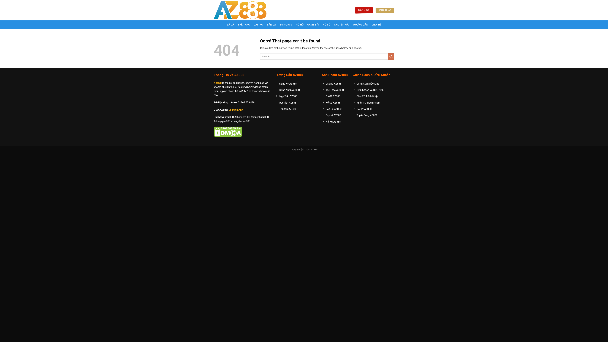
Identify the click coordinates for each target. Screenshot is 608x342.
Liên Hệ (376, 24)
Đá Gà (230, 24)
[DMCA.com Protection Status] (228, 131)
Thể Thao (244, 24)
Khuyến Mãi (341, 24)
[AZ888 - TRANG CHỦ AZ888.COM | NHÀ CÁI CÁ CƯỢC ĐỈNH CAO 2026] (240, 10)
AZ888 (218, 82)
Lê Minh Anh (235, 109)
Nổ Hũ (300, 24)
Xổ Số (326, 24)
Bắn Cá (271, 24)
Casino (258, 24)
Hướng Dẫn (360, 24)
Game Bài (313, 24)
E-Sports (286, 24)
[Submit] (391, 56)
